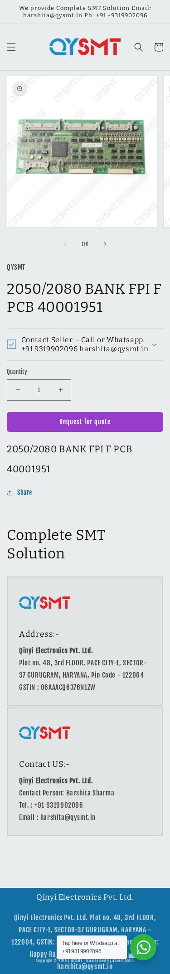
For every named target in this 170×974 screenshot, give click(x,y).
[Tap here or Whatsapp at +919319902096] (143, 947)
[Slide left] (65, 244)
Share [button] (24, 492)
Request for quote (85, 422)
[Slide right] (105, 244)
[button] (11, 47)
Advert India (123, 961)
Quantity (17, 371)
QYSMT (77, 961)
